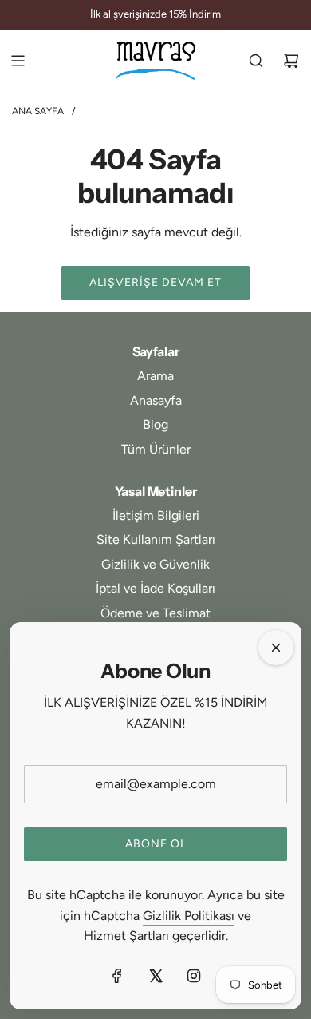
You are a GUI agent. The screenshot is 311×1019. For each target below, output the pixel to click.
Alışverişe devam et (155, 282)
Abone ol (156, 843)
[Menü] (17, 60)
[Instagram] (193, 975)
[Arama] (256, 60)
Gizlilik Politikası (188, 915)
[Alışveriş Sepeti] (291, 60)
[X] (155, 975)
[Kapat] (275, 647)
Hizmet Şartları (126, 935)
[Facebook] (117, 975)
